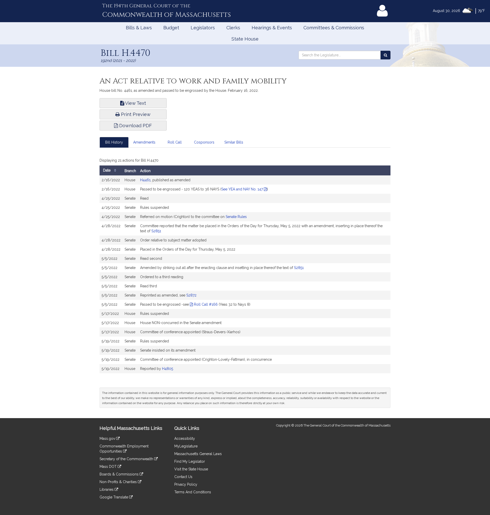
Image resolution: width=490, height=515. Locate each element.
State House (245, 39)
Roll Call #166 (205, 304)
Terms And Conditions (192, 492)
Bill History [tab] (114, 142)
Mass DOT (109, 467)
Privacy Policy (185, 484)
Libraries (107, 489)
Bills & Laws (139, 27)
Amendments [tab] (144, 142)
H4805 (167, 369)
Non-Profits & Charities (119, 482)
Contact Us (183, 477)
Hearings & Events (272, 27)
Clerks (233, 27)
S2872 (191, 295)
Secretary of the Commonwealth (127, 459)
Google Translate (114, 497)
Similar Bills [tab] (233, 142)
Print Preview (135, 114)
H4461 (145, 180)
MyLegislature (186, 446)
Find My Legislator (189, 461)
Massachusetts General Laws (198, 454)
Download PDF (135, 125)
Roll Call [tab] (175, 142)
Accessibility (184, 438)
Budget (171, 27)
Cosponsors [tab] (204, 142)
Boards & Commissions (120, 474)
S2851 (156, 231)
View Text (135, 103)
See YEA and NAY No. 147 (242, 189)
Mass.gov (108, 438)
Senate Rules (236, 217)
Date (107, 170)
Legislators (203, 27)
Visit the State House (191, 469)
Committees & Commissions (333, 27)
